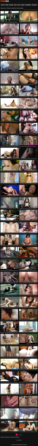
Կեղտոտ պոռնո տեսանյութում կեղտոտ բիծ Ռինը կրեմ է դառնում (9, 307)
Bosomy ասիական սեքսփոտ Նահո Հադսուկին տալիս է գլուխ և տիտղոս (28, 431)
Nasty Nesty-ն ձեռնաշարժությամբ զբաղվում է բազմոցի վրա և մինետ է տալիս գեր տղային (28, 34)
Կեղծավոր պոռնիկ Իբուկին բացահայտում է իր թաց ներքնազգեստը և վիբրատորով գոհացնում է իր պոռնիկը (28, 245)
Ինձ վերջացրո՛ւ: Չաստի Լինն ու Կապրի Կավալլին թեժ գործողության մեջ (28, 208)
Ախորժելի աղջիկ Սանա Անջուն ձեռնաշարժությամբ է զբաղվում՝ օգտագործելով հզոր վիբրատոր (28, 59)
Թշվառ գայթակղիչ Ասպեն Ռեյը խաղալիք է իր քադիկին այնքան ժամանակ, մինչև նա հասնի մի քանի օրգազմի (9, 394)
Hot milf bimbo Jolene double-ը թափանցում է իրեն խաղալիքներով (9, 71)
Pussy (15, 4)
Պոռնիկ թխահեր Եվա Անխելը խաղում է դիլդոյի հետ (8, 431)
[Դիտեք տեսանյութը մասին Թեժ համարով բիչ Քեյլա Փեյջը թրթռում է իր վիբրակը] (28, 140)
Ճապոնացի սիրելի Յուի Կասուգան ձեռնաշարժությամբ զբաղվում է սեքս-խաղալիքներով (28, 158)
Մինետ (7, 4)
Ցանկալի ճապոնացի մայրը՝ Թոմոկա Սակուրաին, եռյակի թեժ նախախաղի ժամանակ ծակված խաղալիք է (28, 133)
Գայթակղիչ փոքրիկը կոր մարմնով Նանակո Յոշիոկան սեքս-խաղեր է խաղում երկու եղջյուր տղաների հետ (28, 233)
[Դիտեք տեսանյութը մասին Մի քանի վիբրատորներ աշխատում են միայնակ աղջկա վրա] (9, 140)
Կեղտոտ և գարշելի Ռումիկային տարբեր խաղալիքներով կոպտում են (28, 96)
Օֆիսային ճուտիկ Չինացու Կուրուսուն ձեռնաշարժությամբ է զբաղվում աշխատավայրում (28, 382)
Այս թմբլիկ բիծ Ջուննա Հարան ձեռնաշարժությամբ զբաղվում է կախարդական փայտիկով (9, 121)
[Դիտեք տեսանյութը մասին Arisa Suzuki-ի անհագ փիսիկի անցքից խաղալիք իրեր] (9, 16)
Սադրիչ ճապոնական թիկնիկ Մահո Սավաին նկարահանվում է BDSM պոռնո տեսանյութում (9, 96)
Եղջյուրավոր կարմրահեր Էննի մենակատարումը (27, 121)
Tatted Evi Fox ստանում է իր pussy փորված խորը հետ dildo (28, 295)
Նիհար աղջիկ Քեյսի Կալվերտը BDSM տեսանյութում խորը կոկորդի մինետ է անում (9, 220)
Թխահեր (11, 4)
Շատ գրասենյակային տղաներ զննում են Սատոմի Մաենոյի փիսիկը (28, 307)
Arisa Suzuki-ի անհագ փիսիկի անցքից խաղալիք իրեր (9, 22)
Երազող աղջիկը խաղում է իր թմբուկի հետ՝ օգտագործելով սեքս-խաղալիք (28, 183)
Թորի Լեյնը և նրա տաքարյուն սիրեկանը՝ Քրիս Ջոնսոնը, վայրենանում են (9, 332)
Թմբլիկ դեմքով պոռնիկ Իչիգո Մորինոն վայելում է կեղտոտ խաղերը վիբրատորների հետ (9, 158)
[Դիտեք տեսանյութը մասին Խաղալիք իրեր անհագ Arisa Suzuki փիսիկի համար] (9, 177)
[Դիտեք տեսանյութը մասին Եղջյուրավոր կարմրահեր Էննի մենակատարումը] (28, 115)
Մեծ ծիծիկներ (28, 4)
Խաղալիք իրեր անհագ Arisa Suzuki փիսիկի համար (8, 183)
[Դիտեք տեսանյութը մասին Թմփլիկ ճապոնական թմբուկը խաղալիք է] (28, 389)
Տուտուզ (2, 4)
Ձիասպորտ (34, 4)
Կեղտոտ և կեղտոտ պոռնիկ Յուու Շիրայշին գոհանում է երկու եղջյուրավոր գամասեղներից (28, 369)
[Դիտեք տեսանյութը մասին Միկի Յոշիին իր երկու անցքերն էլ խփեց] (9, 413)
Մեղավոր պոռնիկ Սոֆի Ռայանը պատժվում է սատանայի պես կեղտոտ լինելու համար (9, 59)
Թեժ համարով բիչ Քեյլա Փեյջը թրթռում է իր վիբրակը (27, 146)
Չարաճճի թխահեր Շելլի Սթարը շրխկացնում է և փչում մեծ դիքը (9, 133)
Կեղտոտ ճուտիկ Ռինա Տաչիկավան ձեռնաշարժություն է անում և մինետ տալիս (28, 282)
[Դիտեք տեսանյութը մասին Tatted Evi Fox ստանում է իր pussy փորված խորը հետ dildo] (28, 289)
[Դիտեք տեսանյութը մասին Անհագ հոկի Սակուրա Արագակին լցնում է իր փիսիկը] (28, 264)
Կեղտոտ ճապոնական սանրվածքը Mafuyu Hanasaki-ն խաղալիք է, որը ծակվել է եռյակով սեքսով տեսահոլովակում (9, 270)
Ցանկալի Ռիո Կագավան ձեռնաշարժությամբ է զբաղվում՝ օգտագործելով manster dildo (28, 419)
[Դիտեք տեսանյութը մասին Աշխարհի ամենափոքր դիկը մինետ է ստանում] (9, 314)
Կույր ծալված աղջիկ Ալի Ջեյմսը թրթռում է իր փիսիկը (27, 71)
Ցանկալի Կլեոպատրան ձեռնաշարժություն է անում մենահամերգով (28, 22)
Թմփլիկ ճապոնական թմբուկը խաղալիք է (26, 394)
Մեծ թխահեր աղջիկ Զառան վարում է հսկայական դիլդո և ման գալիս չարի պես (9, 369)
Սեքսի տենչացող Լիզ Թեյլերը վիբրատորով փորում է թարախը (9, 295)
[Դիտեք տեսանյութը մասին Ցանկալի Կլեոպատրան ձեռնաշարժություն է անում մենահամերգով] (28, 16)
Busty (19, 4)
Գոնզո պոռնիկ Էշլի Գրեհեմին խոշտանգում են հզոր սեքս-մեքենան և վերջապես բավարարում (28, 357)
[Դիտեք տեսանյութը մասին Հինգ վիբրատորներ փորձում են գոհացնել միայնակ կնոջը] (9, 41)
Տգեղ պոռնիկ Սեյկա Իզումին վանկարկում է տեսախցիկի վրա (9, 34)
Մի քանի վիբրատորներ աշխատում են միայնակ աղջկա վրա (9, 146)
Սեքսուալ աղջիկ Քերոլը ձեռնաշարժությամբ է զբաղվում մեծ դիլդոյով (9, 382)
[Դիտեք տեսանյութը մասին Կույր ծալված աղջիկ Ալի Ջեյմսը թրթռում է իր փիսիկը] (28, 66)
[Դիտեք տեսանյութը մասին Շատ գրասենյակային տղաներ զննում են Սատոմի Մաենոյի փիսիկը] (28, 302)
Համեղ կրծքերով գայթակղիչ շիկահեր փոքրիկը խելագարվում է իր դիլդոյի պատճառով (28, 332)
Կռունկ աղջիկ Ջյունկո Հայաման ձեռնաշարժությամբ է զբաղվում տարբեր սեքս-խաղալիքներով (28, 84)
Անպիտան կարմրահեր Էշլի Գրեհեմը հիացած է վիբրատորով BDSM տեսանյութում (9, 84)
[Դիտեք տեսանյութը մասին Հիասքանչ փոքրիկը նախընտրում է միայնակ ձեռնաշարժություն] (28, 314)
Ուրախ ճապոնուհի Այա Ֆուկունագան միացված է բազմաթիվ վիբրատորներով (9, 245)
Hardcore (22, 4)
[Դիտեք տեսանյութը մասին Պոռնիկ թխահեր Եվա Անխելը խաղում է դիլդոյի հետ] (9, 426)
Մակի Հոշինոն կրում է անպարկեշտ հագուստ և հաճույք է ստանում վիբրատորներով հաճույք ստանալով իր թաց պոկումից (9, 208)
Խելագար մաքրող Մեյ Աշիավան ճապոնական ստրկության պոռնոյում (28, 220)
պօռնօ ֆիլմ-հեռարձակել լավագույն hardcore (4, 1)
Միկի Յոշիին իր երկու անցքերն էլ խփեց (6, 419)
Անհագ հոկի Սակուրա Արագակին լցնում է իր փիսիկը (27, 270)
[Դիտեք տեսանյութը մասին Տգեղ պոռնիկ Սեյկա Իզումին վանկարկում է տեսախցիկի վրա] (9, 29)
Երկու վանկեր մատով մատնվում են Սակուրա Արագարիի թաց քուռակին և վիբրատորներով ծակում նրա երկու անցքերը (9, 357)
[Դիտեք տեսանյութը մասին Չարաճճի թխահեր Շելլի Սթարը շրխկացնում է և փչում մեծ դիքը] (9, 128)
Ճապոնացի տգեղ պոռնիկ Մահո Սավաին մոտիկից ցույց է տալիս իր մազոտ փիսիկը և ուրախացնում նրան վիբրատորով (9, 233)
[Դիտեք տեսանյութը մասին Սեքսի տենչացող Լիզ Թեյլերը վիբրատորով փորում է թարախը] (9, 289)
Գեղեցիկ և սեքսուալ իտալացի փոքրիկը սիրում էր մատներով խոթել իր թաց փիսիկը (9, 282)
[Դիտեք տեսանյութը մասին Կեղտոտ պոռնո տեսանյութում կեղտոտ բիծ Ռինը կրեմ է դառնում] (9, 302)
